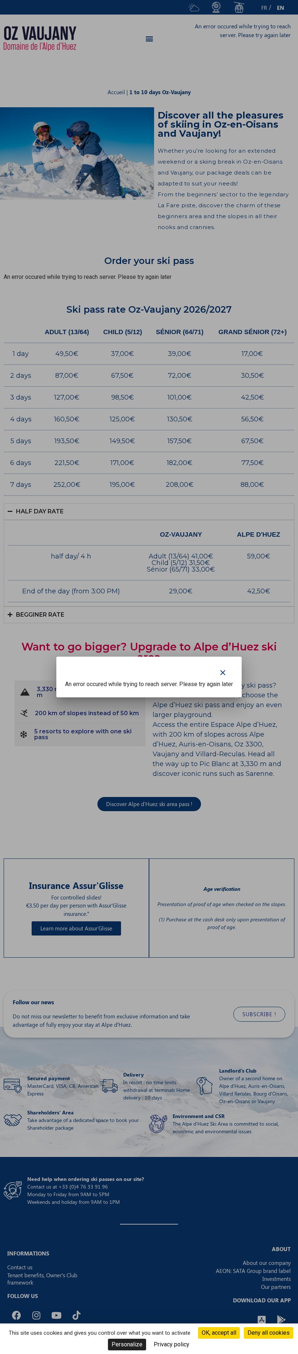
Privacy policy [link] (171, 1344)
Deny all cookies (268, 1332)
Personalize (127, 1344)
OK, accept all (219, 1332)
